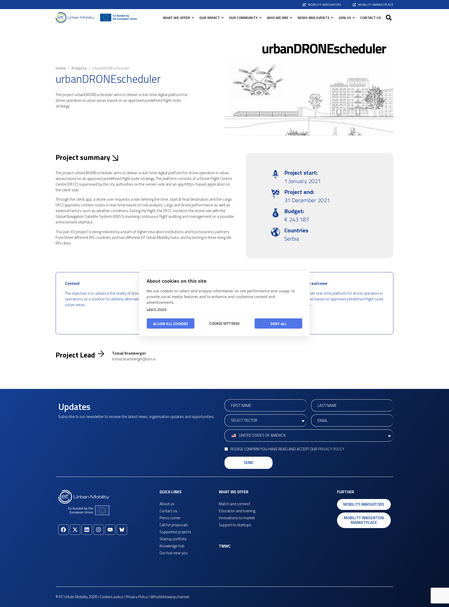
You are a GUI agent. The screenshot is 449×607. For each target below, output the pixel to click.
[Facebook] (63, 529)
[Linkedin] (87, 529)
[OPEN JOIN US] (353, 17)
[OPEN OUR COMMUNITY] (260, 17)
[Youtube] (110, 529)
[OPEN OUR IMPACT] (222, 17)
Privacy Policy (331, 449)
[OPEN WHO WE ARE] (291, 17)
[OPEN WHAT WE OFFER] (193, 17)
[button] (389, 17)
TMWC (225, 546)
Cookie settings (224, 323)
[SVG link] (75, 17)
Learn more (157, 309)
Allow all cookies (170, 323)
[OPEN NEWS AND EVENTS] (332, 17)
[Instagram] (98, 529)
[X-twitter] (75, 529)
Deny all (278, 323)
